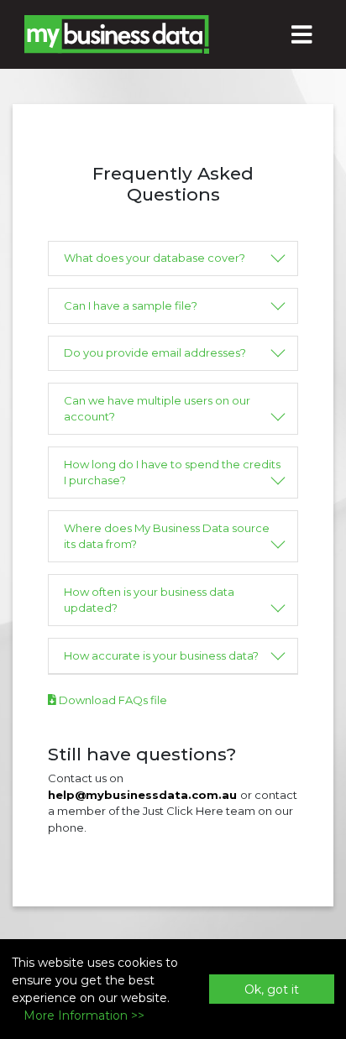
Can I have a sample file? (130, 305)
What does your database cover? (154, 257)
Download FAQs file (111, 700)
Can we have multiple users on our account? (157, 409)
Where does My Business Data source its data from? (167, 536)
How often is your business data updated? (149, 600)
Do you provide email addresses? (155, 352)
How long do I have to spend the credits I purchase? (172, 472)
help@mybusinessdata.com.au (142, 794)
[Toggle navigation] (302, 34)
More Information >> (84, 1015)
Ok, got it (271, 989)
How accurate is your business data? (161, 655)
